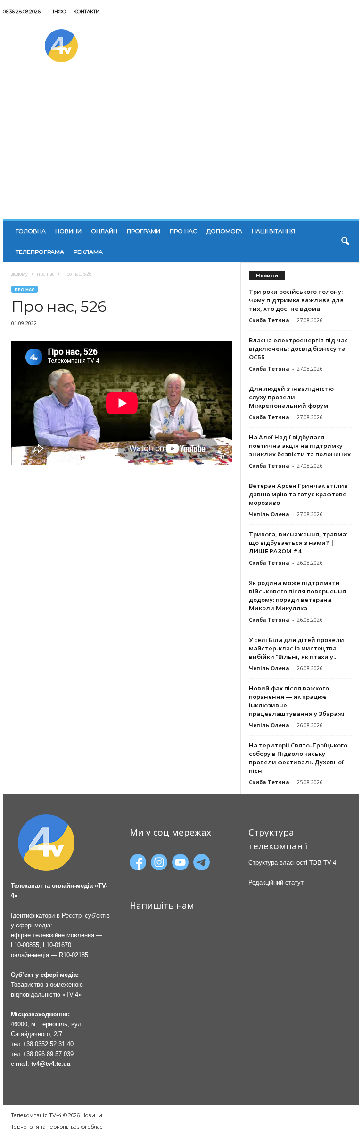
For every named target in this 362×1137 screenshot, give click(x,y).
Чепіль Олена (269, 514)
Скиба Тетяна (269, 320)
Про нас (183, 231)
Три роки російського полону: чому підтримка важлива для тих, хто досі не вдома (296, 300)
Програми (143, 231)
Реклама (88, 251)
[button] (345, 241)
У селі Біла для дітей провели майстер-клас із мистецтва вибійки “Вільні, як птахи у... (296, 648)
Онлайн (104, 231)
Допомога (224, 231)
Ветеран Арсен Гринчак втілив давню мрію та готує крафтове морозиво (298, 494)
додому (19, 273)
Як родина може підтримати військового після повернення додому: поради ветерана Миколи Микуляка (297, 595)
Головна (31, 231)
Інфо (59, 11)
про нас (45, 273)
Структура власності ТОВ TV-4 (292, 862)
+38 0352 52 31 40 (48, 1044)
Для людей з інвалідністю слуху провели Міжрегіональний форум (291, 397)
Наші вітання (273, 231)
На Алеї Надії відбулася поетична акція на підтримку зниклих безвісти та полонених (300, 445)
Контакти (86, 11)
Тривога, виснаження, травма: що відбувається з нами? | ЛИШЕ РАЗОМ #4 (298, 542)
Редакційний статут (276, 882)
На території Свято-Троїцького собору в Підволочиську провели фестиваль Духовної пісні (298, 758)
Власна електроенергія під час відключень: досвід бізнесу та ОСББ (298, 348)
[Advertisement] (181, 148)
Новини (68, 231)
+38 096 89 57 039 (48, 1053)
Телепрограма (40, 251)
